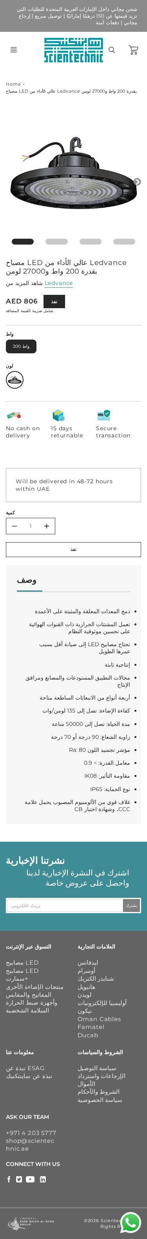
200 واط (21, 346)
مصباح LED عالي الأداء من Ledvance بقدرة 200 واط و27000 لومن (71, 91)
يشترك (131, 905)
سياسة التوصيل (97, 1068)
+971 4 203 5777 (31, 1133)
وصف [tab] (26, 580)
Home (13, 84)
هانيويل (86, 986)
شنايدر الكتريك (96, 978)
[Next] (137, 182)
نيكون (85, 1010)
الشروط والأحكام (99, 1091)
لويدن (85, 994)
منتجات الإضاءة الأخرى (35, 986)
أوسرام (86, 970)
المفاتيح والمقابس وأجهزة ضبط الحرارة (31, 998)
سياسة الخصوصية (100, 1100)
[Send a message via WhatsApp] (130, 1222)
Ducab (88, 1035)
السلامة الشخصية (27, 1010)
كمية (10, 512)
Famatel (91, 1027)
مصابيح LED (22, 962)
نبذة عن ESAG (25, 1068)
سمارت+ (17, 978)
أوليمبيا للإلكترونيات (102, 1003)
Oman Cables (99, 1019)
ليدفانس (88, 962)
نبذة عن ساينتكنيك (29, 1076)
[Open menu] (14, 50)
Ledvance (59, 283)
